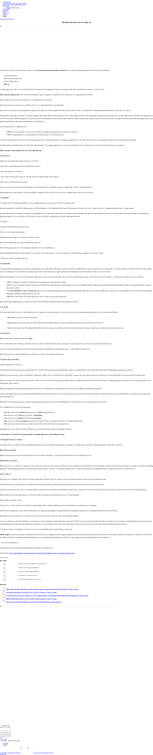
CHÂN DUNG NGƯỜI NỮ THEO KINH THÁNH (28, 571)
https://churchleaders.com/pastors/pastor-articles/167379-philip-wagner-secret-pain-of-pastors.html (42, 553)
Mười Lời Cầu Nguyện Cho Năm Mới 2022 (28, 567)
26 (5, 736)
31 (2, 737)
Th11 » (6, 739)
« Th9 (1, 739)
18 (4, 734)
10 (2, 732)
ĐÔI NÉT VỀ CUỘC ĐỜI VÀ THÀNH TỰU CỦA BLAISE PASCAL (32, 563)
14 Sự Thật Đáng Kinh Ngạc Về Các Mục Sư (29, 579)
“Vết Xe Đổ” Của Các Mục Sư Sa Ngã (27, 575)
